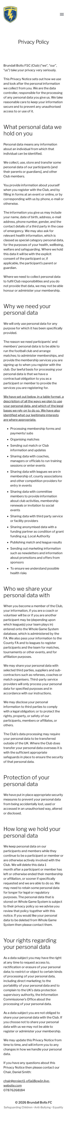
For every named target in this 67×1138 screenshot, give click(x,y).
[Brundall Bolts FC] (26, 14)
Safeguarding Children (18, 1107)
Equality (58, 1107)
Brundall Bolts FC (39, 1102)
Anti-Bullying (42, 1107)
